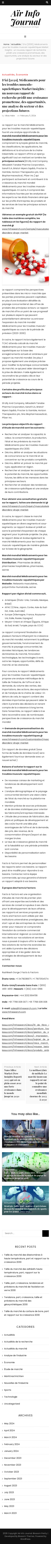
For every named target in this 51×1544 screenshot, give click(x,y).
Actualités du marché (15, 1133)
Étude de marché (25, 1202)
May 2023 (9, 1506)
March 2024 (10, 1437)
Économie (22, 74)
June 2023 (9, 1499)
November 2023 (12, 1464)
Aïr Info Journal (25, 17)
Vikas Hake (10, 115)
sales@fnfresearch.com (24, 1008)
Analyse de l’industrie (15, 1355)
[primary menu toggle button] (25, 37)
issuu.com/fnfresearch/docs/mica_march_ (26, 1043)
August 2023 (10, 1485)
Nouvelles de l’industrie (16, 1383)
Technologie (10, 1396)
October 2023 (11, 1471)
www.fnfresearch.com (14, 1012)
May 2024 (9, 1423)
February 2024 (12, 1444)
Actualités (8, 74)
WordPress (25, 1539)
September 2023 (13, 1478)
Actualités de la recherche (30, 1129)
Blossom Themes (26, 1536)
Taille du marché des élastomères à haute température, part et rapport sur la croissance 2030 (26, 1258)
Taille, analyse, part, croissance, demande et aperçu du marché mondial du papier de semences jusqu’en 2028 (25, 1175)
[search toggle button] (47, 2)
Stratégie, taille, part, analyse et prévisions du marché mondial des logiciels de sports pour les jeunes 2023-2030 (25, 1209)
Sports (7, 1390)
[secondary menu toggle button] (3, 3)
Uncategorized (12, 1403)
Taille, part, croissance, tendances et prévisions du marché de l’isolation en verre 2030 (24, 1286)
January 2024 (11, 1451)
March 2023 (10, 1513)
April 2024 (9, 1430)
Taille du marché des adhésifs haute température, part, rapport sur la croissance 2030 (23, 1272)
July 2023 (9, 1492)
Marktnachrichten (14, 1376)
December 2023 (12, 1458)
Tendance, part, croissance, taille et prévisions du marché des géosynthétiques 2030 (23, 1301)
